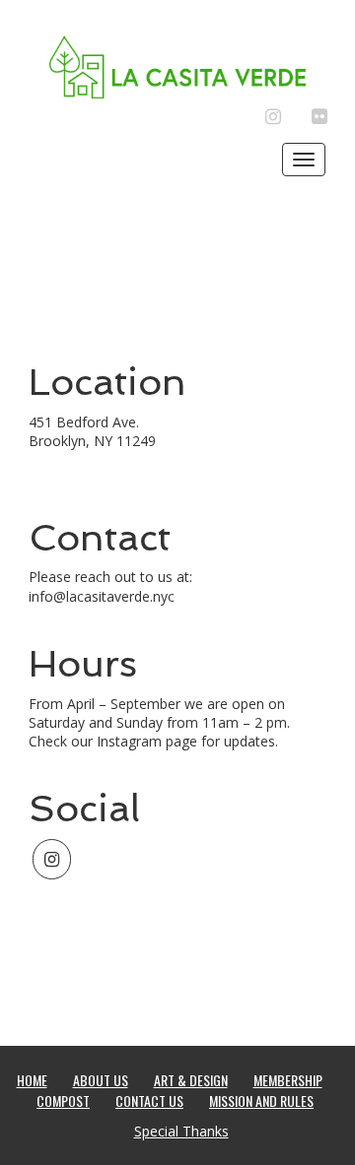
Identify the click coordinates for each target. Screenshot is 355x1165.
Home (32, 1079)
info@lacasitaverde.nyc (102, 596)
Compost (63, 1100)
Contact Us (149, 1100)
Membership (287, 1079)
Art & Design (191, 1079)
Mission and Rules (261, 1100)
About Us (100, 1079)
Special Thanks (181, 1131)
